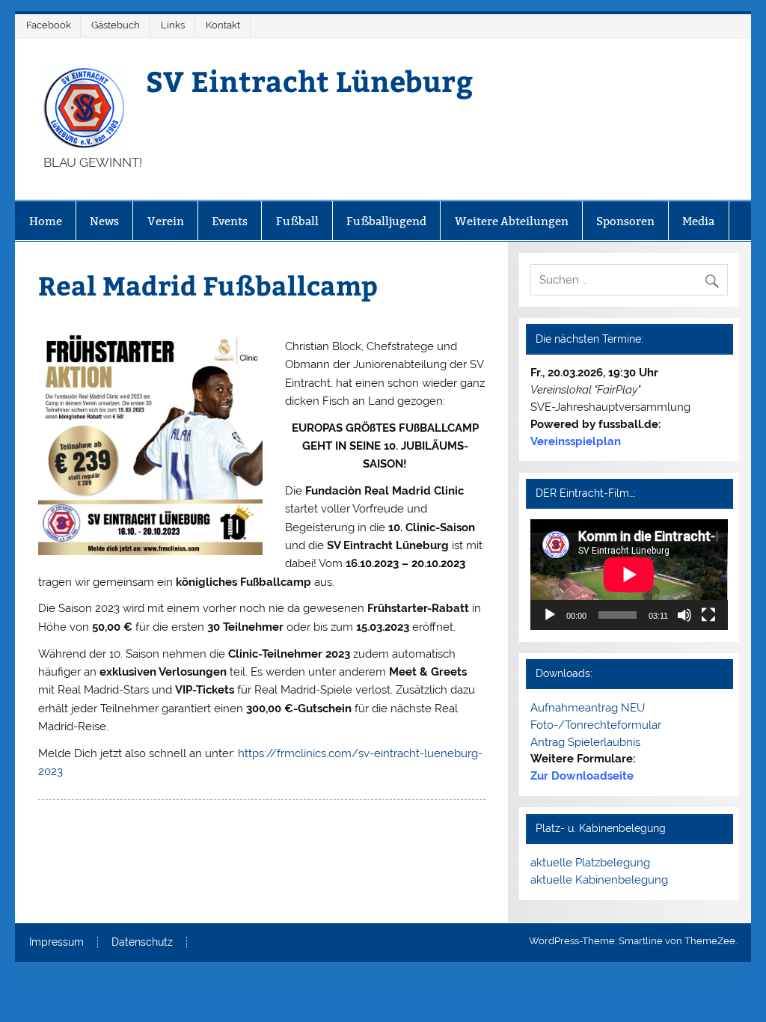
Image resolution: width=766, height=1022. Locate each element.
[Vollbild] (708, 615)
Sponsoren (625, 221)
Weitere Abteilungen (512, 221)
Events (230, 221)
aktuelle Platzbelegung (590, 862)
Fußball (297, 221)
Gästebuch (115, 25)
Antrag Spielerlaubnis (585, 742)
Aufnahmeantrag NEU (587, 708)
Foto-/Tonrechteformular (595, 725)
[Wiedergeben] (549, 615)
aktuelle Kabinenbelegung (599, 880)
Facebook (48, 25)
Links (173, 25)
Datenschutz (142, 942)
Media (698, 221)
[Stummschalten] (684, 615)
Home (45, 221)
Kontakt (223, 25)
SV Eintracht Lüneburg (309, 80)
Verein (165, 221)
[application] (629, 574)
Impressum (56, 942)
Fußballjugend (386, 221)
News (104, 221)
